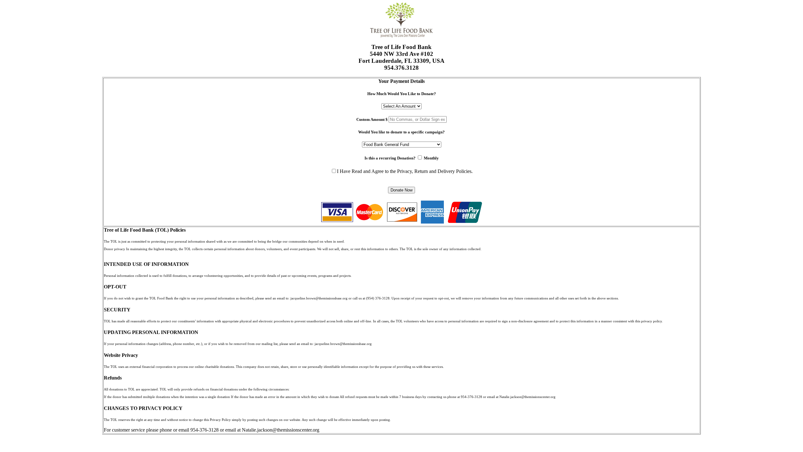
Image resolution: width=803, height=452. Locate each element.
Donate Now (401, 190)
